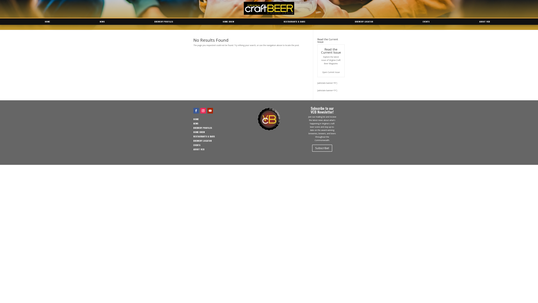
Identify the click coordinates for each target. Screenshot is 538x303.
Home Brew (228, 21)
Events (426, 21)
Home (47, 21)
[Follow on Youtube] (210, 110)
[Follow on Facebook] (196, 110)
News (102, 21)
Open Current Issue (331, 72)
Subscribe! (322, 148)
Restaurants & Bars (294, 21)
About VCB (484, 21)
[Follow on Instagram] (203, 110)
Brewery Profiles (163, 21)
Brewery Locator (364, 21)
